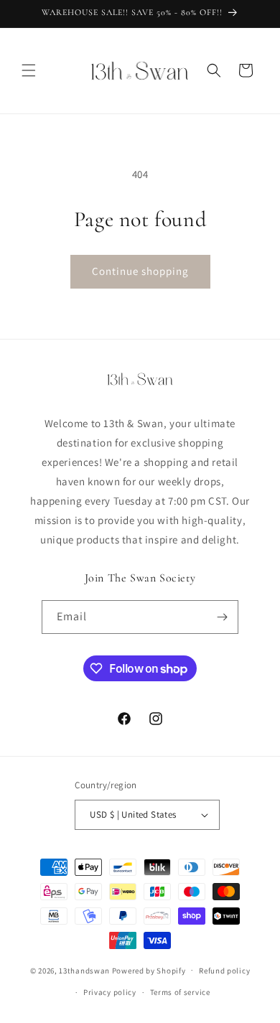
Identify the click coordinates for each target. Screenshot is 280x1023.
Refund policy (224, 971)
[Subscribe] (222, 617)
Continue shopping (140, 271)
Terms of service (180, 992)
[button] (29, 70)
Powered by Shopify (149, 970)
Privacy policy (109, 992)
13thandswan (84, 970)
